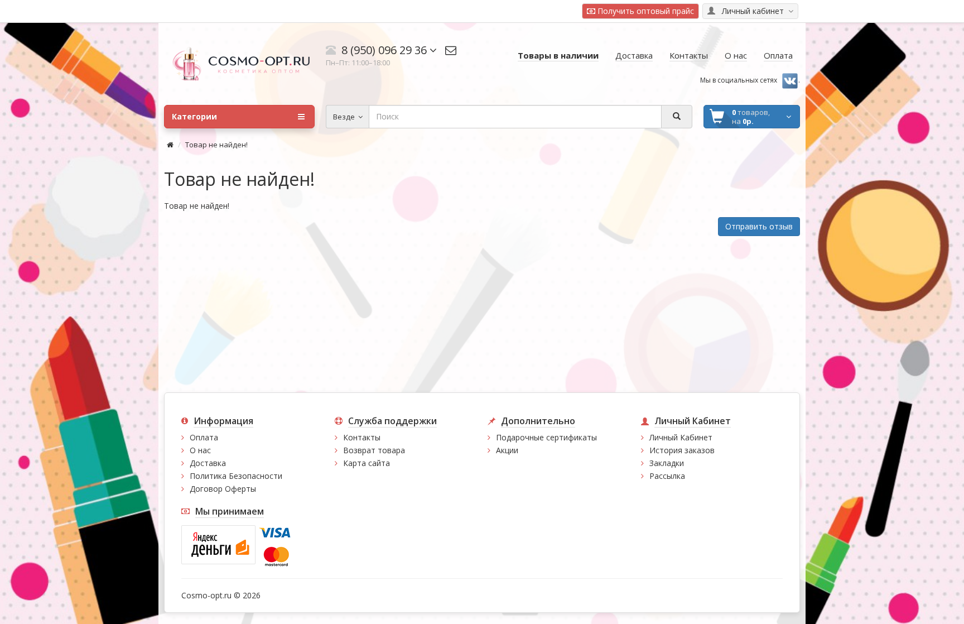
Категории (194, 116)
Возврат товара (374, 450)
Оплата (204, 437)
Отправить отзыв (759, 226)
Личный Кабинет (680, 437)
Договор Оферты (223, 488)
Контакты (361, 437)
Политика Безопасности (236, 476)
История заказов (682, 450)
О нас (200, 450)
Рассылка (667, 476)
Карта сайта (366, 463)
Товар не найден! (216, 145)
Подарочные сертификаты (546, 437)
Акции (507, 450)
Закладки (666, 463)
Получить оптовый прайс (644, 11)
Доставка (208, 463)
